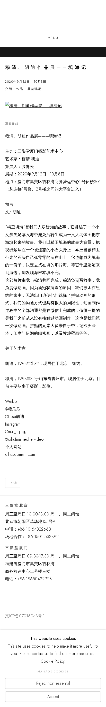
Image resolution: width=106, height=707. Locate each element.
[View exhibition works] (53, 106)
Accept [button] (53, 696)
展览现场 (34, 89)
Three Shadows (53, 18)
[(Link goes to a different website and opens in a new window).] (6, 591)
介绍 (8, 89)
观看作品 (12, 123)
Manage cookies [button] (53, 671)
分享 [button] (14, 483)
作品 (19, 89)
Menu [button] (53, 38)
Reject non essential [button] (53, 683)
